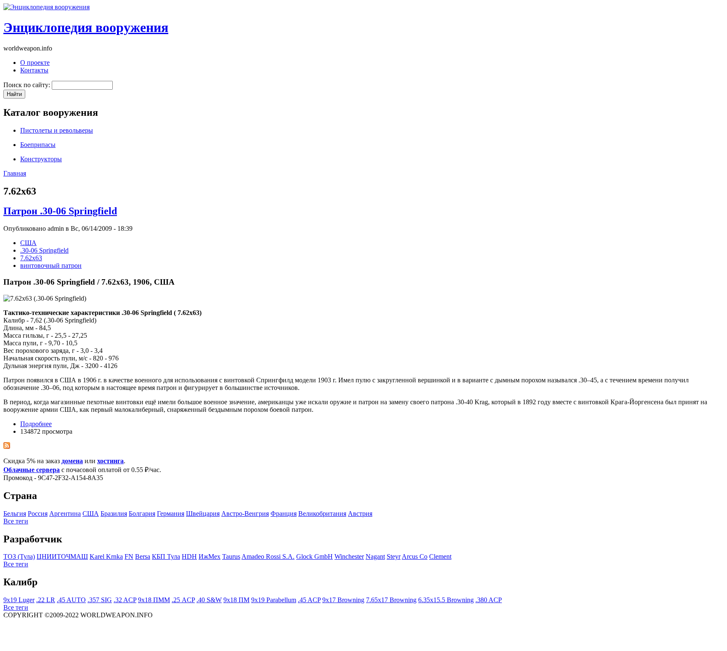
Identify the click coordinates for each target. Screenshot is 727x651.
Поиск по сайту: (27, 84)
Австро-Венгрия (245, 513)
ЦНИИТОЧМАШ (62, 556)
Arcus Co (414, 556)
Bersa (142, 556)
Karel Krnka (106, 556)
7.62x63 (31, 257)
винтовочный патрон (51, 265)
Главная (14, 173)
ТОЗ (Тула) (19, 556)
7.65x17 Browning (391, 599)
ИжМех (209, 556)
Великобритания (322, 513)
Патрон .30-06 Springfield (60, 210)
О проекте (35, 62)
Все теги (15, 521)
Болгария (142, 513)
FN (129, 556)
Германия (170, 513)
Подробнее (36, 423)
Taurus (231, 556)
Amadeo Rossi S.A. (268, 556)
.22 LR (45, 599)
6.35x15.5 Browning (446, 599)
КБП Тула (166, 556)
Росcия (38, 513)
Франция (284, 513)
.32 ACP (125, 599)
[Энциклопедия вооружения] (46, 7)
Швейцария (203, 513)
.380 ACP (488, 599)
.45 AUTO (71, 599)
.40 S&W (209, 599)
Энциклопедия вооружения (85, 27)
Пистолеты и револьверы (56, 130)
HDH (189, 556)
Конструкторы (41, 159)
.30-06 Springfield (44, 250)
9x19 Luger (18, 599)
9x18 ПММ (154, 599)
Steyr (394, 556)
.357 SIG (100, 599)
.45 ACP (309, 599)
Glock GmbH (314, 556)
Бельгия (14, 513)
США (28, 242)
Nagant (375, 556)
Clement (440, 556)
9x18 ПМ (236, 599)
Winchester (349, 556)
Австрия (360, 513)
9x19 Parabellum (273, 599)
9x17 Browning (343, 599)
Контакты (34, 70)
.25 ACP (183, 599)
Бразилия (114, 513)
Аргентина (65, 513)
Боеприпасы (38, 144)
